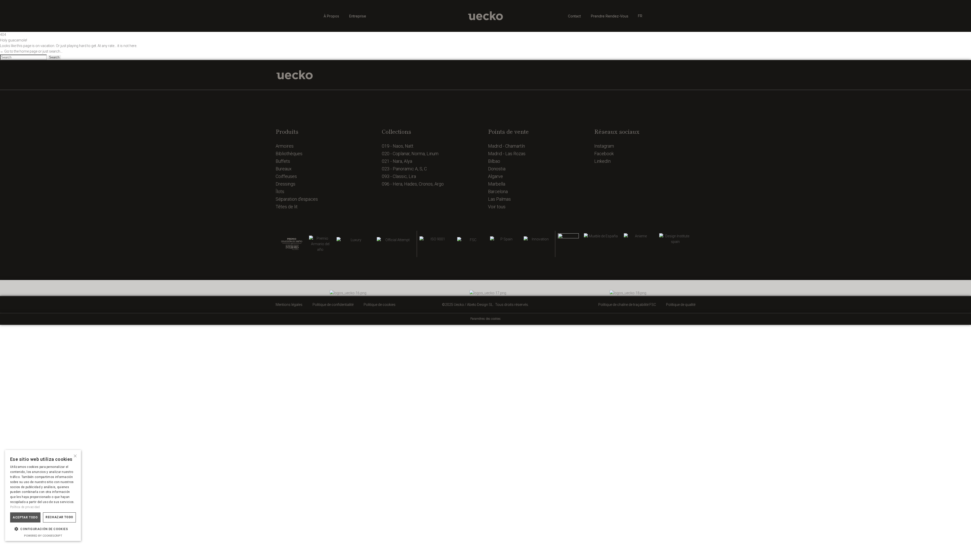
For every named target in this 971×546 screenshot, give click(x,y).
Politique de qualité (680, 305)
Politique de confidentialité (333, 305)
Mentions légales (289, 305)
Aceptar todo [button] (25, 517)
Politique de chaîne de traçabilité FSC (627, 305)
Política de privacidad (25, 507)
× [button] (75, 455)
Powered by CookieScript (43, 535)
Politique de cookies (379, 305)
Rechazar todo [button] (59, 517)
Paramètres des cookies (485, 319)
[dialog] (43, 495)
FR (640, 16)
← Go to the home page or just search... (31, 51)
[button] (43, 529)
